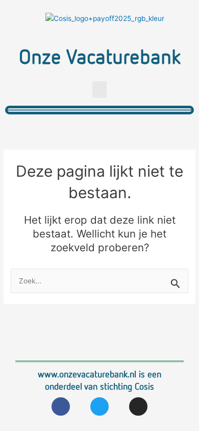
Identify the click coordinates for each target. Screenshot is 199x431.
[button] (99, 89)
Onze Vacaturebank (100, 55)
